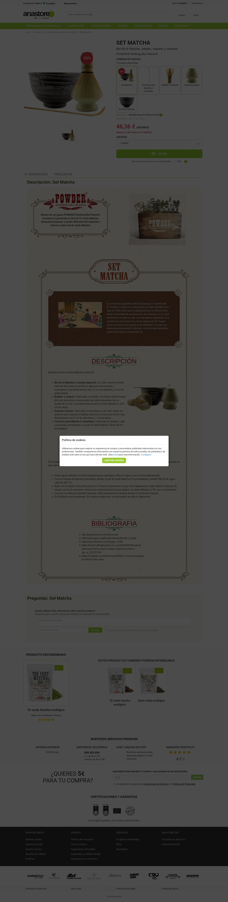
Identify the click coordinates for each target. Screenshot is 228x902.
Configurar (146, 454)
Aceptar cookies (114, 460)
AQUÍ (115, 454)
